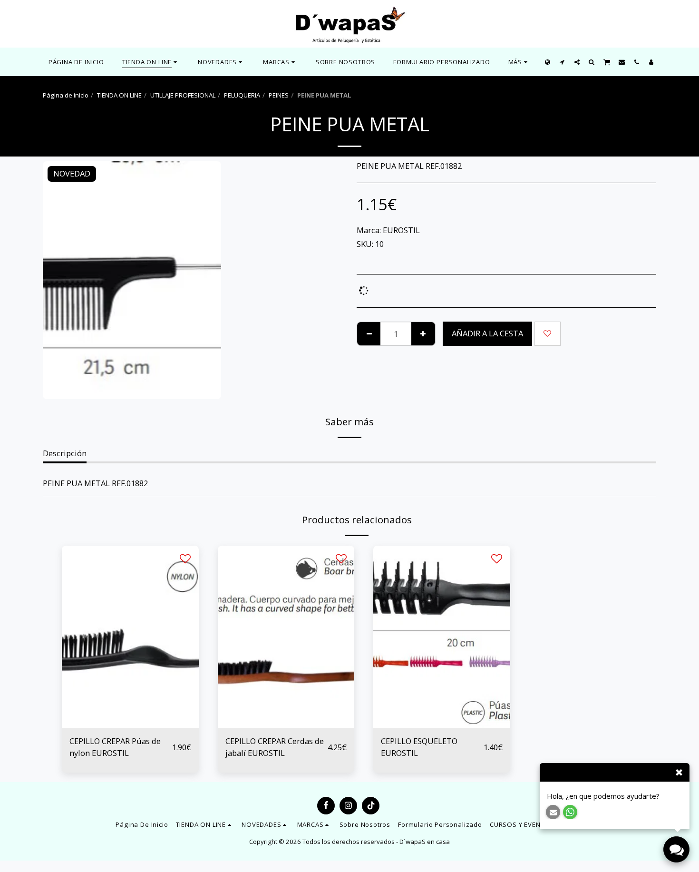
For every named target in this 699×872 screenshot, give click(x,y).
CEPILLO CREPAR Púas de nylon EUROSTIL (115, 746)
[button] (221, 62)
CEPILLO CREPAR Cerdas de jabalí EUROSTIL (274, 746)
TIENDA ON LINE (119, 95)
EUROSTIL (401, 230)
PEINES (279, 95)
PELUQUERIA (242, 95)
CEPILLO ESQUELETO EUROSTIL (419, 746)
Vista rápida (130, 723)
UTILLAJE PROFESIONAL (182, 95)
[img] (130, 637)
